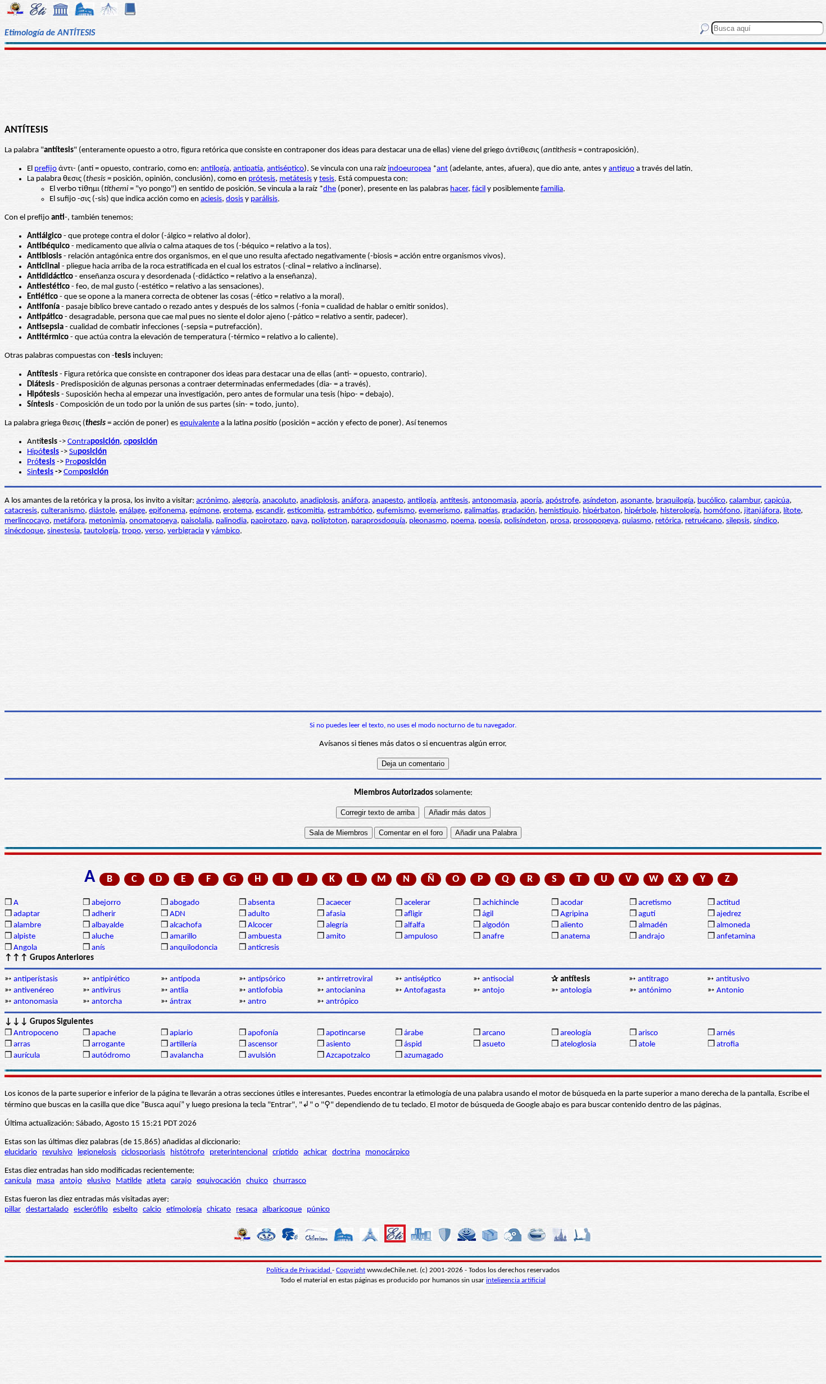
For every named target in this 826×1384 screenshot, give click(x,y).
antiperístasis (35, 979)
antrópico (342, 1002)
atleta (156, 1181)
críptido (285, 1152)
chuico (257, 1181)
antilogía (215, 169)
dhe (329, 189)
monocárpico (387, 1152)
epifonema (167, 511)
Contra (93, 442)
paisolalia (196, 521)
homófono (722, 511)
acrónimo (212, 501)
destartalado (47, 1209)
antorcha (107, 1002)
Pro (85, 462)
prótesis (261, 179)
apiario (181, 1033)
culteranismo (63, 511)
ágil (487, 914)
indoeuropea (409, 169)
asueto (493, 1044)
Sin (32, 472)
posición (93, 472)
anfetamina (735, 936)
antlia (179, 990)
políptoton (329, 521)
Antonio (730, 990)
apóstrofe (562, 501)
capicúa (776, 501)
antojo (493, 990)
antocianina (345, 990)
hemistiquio (559, 511)
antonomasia (494, 501)
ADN (177, 914)
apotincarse (345, 1033)
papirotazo (269, 521)
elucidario (20, 1152)
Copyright (350, 1270)
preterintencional (238, 1152)
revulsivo (57, 1152)
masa (46, 1181)
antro (257, 1002)
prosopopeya (595, 521)
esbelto (125, 1209)
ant (442, 169)
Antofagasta (425, 990)
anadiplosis (319, 501)
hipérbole (640, 511)
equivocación (219, 1181)
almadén (653, 925)
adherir (104, 914)
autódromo (111, 1055)
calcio (152, 1209)
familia (552, 189)
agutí (646, 914)
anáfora (355, 501)
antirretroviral (349, 979)
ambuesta (265, 936)
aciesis (211, 199)
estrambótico (350, 511)
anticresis (263, 948)
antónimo (654, 990)
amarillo (183, 936)
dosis (234, 199)
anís (98, 948)
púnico (318, 1209)
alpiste (24, 936)
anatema (575, 936)
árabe (413, 1033)
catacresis (20, 511)
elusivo (99, 1181)
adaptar (26, 914)
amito (336, 936)
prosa (559, 521)
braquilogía (674, 501)
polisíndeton (525, 521)
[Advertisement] (413, 85)
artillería (183, 1044)
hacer (459, 189)
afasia (336, 914)
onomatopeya (153, 521)
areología (575, 1033)
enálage (132, 511)
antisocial (498, 979)
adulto (259, 914)
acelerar (417, 903)
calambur (744, 501)
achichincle (500, 903)
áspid (413, 1044)
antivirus (106, 990)
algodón (496, 925)
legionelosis (97, 1152)
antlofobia (265, 990)
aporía (531, 501)
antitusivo (733, 979)
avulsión (262, 1055)
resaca (246, 1209)
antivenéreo (33, 990)
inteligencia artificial (516, 1280)
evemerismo (439, 511)
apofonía (263, 1033)
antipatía (248, 169)
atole (646, 1044)
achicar (315, 1152)
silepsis (738, 521)
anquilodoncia (193, 948)
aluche (103, 936)
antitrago (653, 979)
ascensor (263, 1044)
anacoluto (279, 501)
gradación (518, 511)
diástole (102, 511)
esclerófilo (91, 1209)
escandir (269, 511)
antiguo (621, 169)
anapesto (387, 501)
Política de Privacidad (299, 1270)
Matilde (129, 1181)
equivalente (199, 423)
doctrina (346, 1152)
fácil (478, 189)
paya (299, 521)
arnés (725, 1033)
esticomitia (305, 511)
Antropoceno (35, 1033)
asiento (338, 1044)
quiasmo (636, 521)
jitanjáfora (761, 511)
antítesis (454, 501)
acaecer (338, 903)
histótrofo (187, 1152)
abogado (184, 903)
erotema (237, 511)
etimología (184, 1209)
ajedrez (728, 914)
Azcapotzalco (348, 1055)
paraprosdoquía (378, 521)
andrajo (651, 936)
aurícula (26, 1055)
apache (104, 1033)
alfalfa (414, 925)
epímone (204, 511)
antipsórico (266, 979)
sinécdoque (23, 531)
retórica (668, 521)
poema (462, 521)
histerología (680, 511)
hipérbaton (601, 511)
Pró (33, 462)
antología (576, 990)
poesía (489, 521)
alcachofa (186, 925)
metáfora (69, 521)
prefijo (45, 169)
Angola (25, 948)
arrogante (108, 1044)
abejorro (106, 903)
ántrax (181, 1002)
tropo (131, 531)
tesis (326, 179)
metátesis (295, 179)
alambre (27, 925)
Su (88, 452)
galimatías (481, 511)
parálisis (264, 199)
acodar (571, 903)
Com (71, 472)
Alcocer (260, 925)
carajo (181, 1181)
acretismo (654, 903)
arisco (648, 1033)
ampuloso (421, 936)
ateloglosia (578, 1044)
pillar (12, 1209)
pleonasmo (428, 521)
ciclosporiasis (143, 1152)
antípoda (185, 979)
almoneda (733, 925)
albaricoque (282, 1209)
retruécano (703, 521)
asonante (636, 501)
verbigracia (185, 531)
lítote (792, 511)
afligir (413, 914)
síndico (765, 521)
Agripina (574, 914)
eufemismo (395, 511)
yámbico (225, 531)
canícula (17, 1181)
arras (21, 1044)
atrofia (727, 1044)
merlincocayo (26, 521)
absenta (261, 903)
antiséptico (285, 169)
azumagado (423, 1055)
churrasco (289, 1181)
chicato (219, 1209)
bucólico (711, 501)
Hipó (43, 452)
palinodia (231, 521)
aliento (571, 925)
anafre (493, 936)
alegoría (245, 501)
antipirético (111, 979)
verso (154, 531)
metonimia (107, 521)
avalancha (186, 1055)
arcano (493, 1033)
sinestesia (63, 531)
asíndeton (599, 501)
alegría (337, 925)
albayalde (108, 925)
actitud (728, 903)
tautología (101, 531)
